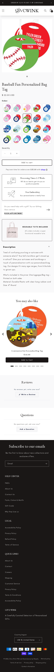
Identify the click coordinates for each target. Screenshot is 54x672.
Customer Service (12, 584)
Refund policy (45, 659)
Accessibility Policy (13, 528)
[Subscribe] (46, 464)
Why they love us (12, 512)
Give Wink (12, 659)
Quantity (6, 148)
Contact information (28, 666)
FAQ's (7, 483)
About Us (9, 489)
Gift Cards (9, 506)
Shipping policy (41, 663)
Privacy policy (28, 663)
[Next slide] (50, 334)
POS (18, 659)
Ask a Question (28, 430)
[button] (3, 10)
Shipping (8, 578)
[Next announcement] (51, 3)
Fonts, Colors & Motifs (14, 500)
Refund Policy (10, 539)
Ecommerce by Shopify (31, 659)
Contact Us (10, 494)
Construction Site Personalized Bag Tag (27, 351)
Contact (8, 566)
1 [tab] (27, 76)
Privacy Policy (10, 533)
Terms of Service (12, 545)
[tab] (12, 366)
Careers (8, 572)
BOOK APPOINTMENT (13, 213)
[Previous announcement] (3, 3)
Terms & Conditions (13, 595)
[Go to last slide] (3, 334)
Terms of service (15, 663)
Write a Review (29, 395)
